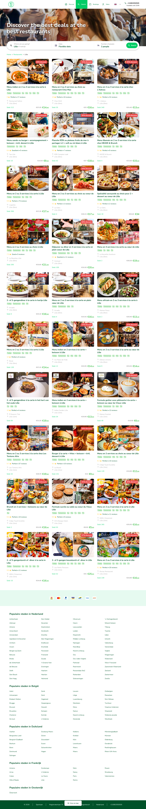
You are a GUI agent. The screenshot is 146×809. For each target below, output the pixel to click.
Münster (108, 736)
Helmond (44, 678)
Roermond (77, 667)
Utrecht (107, 639)
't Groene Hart (46, 663)
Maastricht (77, 635)
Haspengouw (46, 703)
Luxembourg (77, 699)
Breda (11, 659)
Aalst (11, 691)
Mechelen (76, 703)
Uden (107, 635)
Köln (74, 740)
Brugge (12, 703)
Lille (42, 780)
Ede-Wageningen (47, 639)
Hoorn (75, 623)
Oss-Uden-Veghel (79, 659)
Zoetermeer (109, 675)
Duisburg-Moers (47, 732)
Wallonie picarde (111, 715)
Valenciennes (109, 776)
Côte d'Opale (14, 780)
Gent (43, 695)
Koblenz (76, 732)
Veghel (107, 651)
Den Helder (45, 619)
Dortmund (13, 751)
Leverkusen (77, 743)
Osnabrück (108, 743)
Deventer (44, 623)
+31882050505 (116, 805)
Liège (75, 695)
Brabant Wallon (15, 699)
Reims (75, 780)
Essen (43, 743)
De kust (12, 719)
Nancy (75, 772)
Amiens (12, 768)
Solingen (12, 755)
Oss (74, 655)
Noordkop (76, 647)
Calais (11, 776)
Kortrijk (43, 715)
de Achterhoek (14, 663)
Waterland (108, 659)
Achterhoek (13, 619)
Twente (107, 631)
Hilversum (76, 619)
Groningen (45, 667)
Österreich (13, 793)
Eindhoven (45, 643)
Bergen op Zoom (15, 651)
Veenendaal (109, 647)
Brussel (12, 707)
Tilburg (107, 627)
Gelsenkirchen (46, 747)
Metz (75, 768)
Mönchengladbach (111, 732)
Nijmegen (76, 643)
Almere (12, 627)
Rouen (107, 768)
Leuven (75, 691)
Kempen (44, 711)
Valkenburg (109, 643)
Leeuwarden (77, 627)
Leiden (75, 631)
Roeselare (108, 695)
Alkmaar (12, 623)
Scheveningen (78, 678)
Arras (11, 772)
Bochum (12, 743)
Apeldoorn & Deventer (17, 639)
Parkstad (76, 663)
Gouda (43, 659)
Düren (43, 736)
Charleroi (12, 715)
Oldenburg (108, 740)
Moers (75, 747)
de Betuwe (13, 667)
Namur (75, 711)
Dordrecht (44, 631)
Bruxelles (12, 711)
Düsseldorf (45, 740)
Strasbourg (109, 772)
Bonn (11, 747)
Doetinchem (45, 627)
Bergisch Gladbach (16, 740)
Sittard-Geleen (110, 623)
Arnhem (12, 643)
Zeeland (108, 671)
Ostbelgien (109, 691)
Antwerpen (13, 695)
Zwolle (107, 678)
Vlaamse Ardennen (112, 707)
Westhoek (108, 719)
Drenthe (44, 635)
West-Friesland (110, 663)
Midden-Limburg (79, 639)
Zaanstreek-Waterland (113, 667)
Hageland (44, 699)
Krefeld (75, 736)
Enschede (44, 647)
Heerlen (44, 675)
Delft (11, 671)
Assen (11, 647)
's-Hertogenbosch (111, 619)
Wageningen (109, 655)
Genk (43, 691)
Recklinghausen (110, 747)
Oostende (76, 719)
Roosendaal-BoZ (79, 671)
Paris (75, 776)
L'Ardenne (45, 719)
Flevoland (44, 651)
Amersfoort (13, 631)
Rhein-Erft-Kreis (111, 751)
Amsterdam (13, 635)
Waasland (108, 711)
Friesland (44, 655)
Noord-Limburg (78, 651)
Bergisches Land (15, 736)
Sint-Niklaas (109, 699)
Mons (75, 707)
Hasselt (44, 707)
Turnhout (108, 703)
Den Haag (12, 678)
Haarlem (44, 671)
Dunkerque (45, 768)
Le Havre (44, 776)
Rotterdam (77, 675)
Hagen (43, 751)
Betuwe (12, 655)
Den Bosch (13, 675)
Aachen (12, 732)
